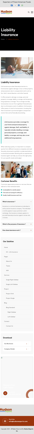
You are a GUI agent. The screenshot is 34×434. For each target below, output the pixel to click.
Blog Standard (10, 307)
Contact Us (9, 326)
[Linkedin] (19, 5)
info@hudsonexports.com (18, 421)
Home (3, 39)
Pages (6, 256)
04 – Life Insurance (12, 252)
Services (6, 275)
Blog (5, 303)
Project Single (10, 298)
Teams (8, 266)
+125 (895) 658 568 (15, 394)
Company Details (9, 349)
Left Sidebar (11, 317)
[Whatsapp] (22, 5)
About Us (9, 261)
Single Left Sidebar (12, 284)
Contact (6, 321)
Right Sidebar (12, 312)
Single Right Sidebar (12, 280)
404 (7, 270)
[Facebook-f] (12, 5)
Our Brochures (8, 343)
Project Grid (10, 293)
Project (6, 289)
